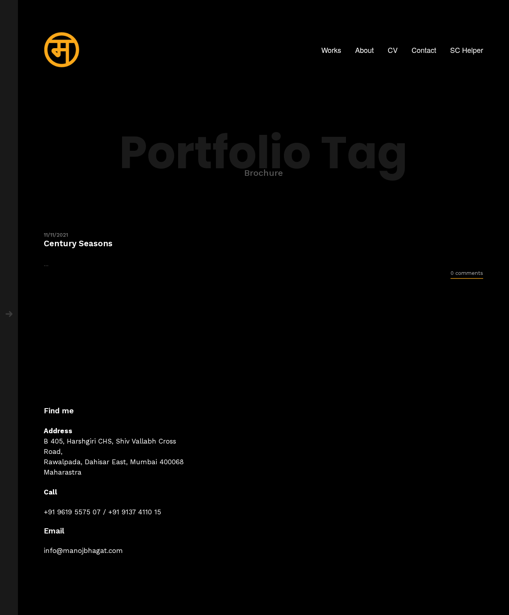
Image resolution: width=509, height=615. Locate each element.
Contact (424, 50)
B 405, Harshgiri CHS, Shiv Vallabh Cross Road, (110, 446)
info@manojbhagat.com (83, 551)
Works (331, 50)
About (364, 50)
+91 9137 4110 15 (134, 512)
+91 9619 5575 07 (72, 512)
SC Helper (466, 50)
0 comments (467, 273)
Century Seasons (78, 243)
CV (393, 50)
